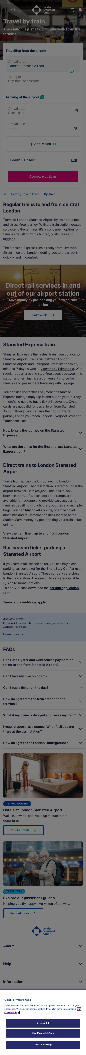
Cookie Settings (43, 1044)
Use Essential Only (43, 1033)
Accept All (43, 1023)
